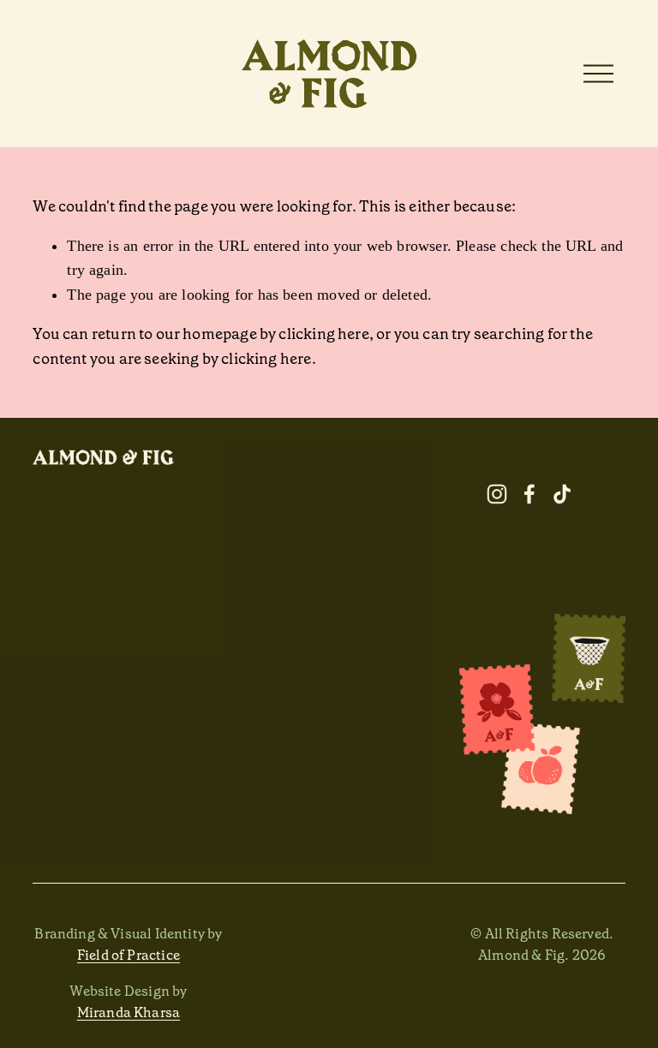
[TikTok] (562, 494)
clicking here (323, 334)
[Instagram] (497, 494)
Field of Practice (128, 955)
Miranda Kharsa (129, 1012)
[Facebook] (529, 494)
